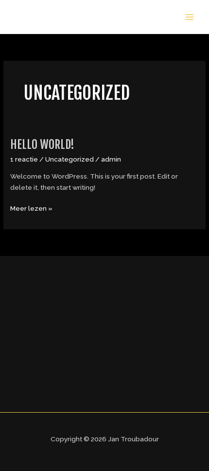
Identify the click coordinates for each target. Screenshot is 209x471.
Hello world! (42, 144)
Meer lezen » (31, 207)
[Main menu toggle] (190, 17)
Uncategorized (69, 159)
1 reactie (24, 159)
